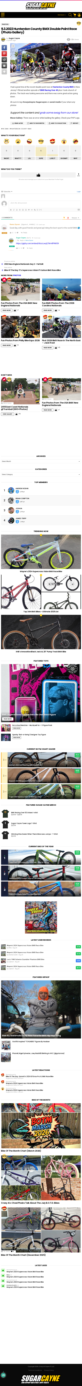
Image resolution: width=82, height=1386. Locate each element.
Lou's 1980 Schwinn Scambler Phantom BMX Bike (25, 959)
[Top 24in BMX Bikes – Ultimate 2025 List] (41, 592)
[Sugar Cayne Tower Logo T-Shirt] (5, 824)
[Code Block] (31, 210)
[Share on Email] (4, 65)
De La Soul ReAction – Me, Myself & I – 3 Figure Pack (32, 725)
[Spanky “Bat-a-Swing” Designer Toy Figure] (6, 737)
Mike (8, 1275)
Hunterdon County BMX (63, 87)
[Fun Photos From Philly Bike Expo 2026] (20, 327)
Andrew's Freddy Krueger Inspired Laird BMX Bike (26, 878)
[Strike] (19, 210)
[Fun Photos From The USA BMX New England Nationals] (20, 290)
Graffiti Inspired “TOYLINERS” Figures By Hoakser (31, 1041)
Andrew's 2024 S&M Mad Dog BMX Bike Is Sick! (25, 765)
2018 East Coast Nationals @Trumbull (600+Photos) (14, 408)
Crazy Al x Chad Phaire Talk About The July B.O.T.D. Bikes (30, 1202)
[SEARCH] (70, 15)
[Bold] (10, 210)
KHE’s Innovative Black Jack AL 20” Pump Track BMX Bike (41, 651)
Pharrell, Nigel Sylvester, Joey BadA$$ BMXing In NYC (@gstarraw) (38, 1053)
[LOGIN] (79, 15)
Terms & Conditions (35, 1370)
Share (13, 46)
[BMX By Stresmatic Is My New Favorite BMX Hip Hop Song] (41, 1009)
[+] (40, 209)
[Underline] (16, 210)
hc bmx (6, 129)
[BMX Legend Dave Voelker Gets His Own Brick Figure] (41, 693)
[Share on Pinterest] (4, 53)
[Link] (34, 210)
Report (75, 123)
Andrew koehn (22, 488)
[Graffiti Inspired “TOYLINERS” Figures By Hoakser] (6, 1045)
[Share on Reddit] (4, 59)
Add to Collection (58, 123)
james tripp (21, 518)
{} (37, 209)
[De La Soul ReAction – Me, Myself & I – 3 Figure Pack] (6, 728)
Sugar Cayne (21, 238)
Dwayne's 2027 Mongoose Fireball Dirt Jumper (25, 781)
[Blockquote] (28, 210)
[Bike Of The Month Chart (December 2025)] (41, 1230)
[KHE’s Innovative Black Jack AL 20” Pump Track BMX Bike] (41, 632)
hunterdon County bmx (21, 129)
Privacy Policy (49, 1370)
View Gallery (7, 414)
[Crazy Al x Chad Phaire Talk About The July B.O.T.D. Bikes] (41, 1178)
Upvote (38, 175)
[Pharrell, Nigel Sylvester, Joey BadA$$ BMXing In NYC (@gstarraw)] (6, 1057)
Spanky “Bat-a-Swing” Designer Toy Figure (29, 734)
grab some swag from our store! (58, 112)
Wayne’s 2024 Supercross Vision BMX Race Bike (41, 571)
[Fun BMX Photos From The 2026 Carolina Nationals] (61, 290)
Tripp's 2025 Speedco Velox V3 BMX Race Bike (25, 797)
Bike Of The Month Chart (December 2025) (23, 1254)
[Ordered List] (22, 210)
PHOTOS (17, 275)
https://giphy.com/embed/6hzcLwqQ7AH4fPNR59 (37, 243)
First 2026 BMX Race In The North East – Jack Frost (61, 341)
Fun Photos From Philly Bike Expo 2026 (20, 340)
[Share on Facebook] (4, 47)
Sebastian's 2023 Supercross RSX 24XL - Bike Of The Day (29, 862)
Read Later (19, 123)
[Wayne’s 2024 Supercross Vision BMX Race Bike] (41, 552)
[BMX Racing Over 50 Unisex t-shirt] (5, 813)
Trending (4, 379)
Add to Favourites (37, 123)
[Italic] (13, 210)
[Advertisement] (40, 362)
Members (61, 15)
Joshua (19, 508)
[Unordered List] (25, 210)
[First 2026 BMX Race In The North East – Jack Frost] (61, 327)
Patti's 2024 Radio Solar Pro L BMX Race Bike (25, 894)
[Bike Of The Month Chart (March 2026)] (41, 1125)
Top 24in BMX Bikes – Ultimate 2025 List (40, 611)
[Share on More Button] (4, 71)
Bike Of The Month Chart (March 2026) (21, 1150)
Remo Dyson (29, 240)
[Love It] (9, 280)
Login (79, 191)
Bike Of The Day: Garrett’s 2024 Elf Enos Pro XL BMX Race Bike (29, 1076)
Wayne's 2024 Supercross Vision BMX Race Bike (25, 945)
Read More (7, 310)
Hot (4, 280)
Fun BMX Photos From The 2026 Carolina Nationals (58, 304)
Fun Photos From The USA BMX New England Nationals (19, 304)
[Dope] (79, 23)
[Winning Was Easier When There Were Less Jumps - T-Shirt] (5, 835)
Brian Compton (22, 498)
